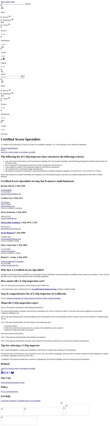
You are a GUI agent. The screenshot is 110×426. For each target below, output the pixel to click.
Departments (11, 382)
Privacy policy (6, 391)
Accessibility (36, 401)
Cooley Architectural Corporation (12, 261)
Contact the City (6, 401)
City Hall (21, 382)
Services (4, 382)
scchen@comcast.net (8, 251)
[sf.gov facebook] (2, 373)
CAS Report (5, 202)
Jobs (2, 22)
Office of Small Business (9, 148)
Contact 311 (28, 401)
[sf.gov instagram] (4, 373)
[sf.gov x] (10, 373)
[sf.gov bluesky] (12, 373)
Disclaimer (14, 391)
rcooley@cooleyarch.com (9, 265)
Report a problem (18, 401)
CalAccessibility (6, 190)
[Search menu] (55, 70)
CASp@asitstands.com (9, 218)
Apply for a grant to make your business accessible (18, 152)
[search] (23, 76)
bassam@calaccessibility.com (11, 194)
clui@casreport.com (7, 206)
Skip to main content (8, 2)
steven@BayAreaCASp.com (11, 229)
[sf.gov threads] (7, 373)
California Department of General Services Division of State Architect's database (33, 298)
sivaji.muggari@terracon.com (11, 239)
